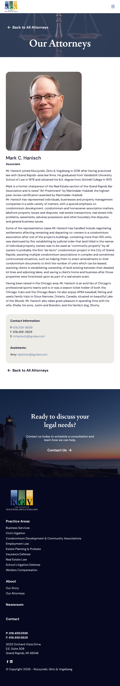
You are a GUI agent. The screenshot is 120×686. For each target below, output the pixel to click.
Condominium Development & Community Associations (43, 538)
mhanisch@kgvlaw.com (29, 336)
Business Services (18, 528)
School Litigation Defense (23, 564)
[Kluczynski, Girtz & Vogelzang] (11, 6)
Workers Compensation (21, 570)
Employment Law (17, 543)
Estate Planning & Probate (23, 549)
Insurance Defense (18, 554)
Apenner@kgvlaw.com (32, 354)
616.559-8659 (22, 327)
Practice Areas (18, 521)
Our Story (12, 588)
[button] (113, 6)
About (11, 581)
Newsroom (15, 605)
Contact (12, 619)
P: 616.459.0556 (17, 633)
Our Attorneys (15, 593)
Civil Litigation (15, 533)
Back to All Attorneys (30, 27)
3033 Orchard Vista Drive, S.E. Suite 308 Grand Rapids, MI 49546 (23, 649)
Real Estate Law (16, 559)
